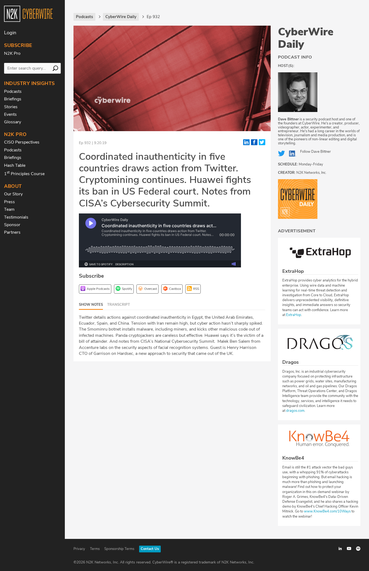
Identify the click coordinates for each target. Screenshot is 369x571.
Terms (95, 548)
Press (9, 202)
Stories (11, 107)
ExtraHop (293, 314)
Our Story (13, 194)
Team (9, 209)
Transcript (118, 304)
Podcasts (13, 91)
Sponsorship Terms (119, 548)
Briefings (12, 99)
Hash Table (14, 165)
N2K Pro (12, 53)
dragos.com (295, 410)
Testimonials (16, 217)
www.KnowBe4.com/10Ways (327, 511)
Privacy (79, 548)
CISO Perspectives (21, 142)
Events (10, 114)
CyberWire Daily (305, 38)
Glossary (12, 122)
